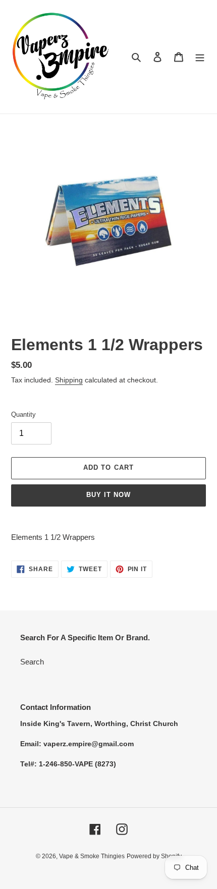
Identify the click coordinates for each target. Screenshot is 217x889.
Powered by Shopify (154, 856)
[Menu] (199, 57)
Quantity (23, 414)
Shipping (69, 380)
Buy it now (108, 494)
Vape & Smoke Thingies (92, 856)
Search (32, 661)
